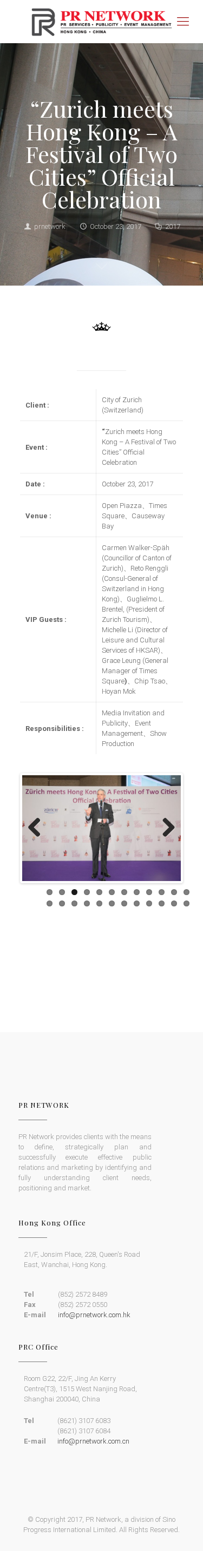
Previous (38, 828)
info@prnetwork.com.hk (94, 1204)
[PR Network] (101, 21)
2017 (172, 226)
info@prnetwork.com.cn (93, 1330)
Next (164, 828)
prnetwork (50, 226)
